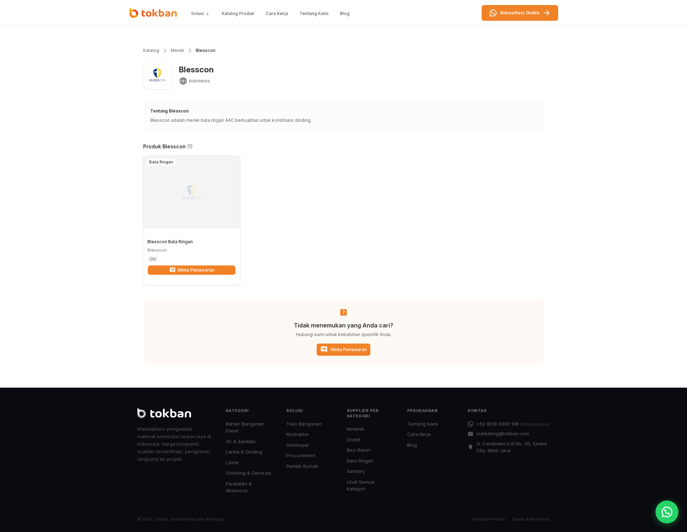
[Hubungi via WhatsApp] (667, 511)
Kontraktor (297, 434)
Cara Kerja (277, 13)
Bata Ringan (360, 461)
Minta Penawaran (196, 270)
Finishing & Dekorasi (248, 473)
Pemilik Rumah (302, 466)
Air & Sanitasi (240, 441)
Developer (297, 445)
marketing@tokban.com (502, 433)
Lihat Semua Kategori (360, 485)
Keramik (355, 429)
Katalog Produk (238, 13)
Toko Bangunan (304, 424)
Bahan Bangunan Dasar (245, 427)
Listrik (232, 462)
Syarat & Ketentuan (531, 519)
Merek (177, 50)
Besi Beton (358, 450)
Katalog (151, 50)
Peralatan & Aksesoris (239, 487)
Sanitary (356, 471)
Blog (345, 13)
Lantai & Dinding (244, 452)
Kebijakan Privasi (489, 519)
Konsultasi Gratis (520, 12)
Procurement (300, 455)
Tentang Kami (313, 13)
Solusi (197, 13)
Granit (353, 439)
